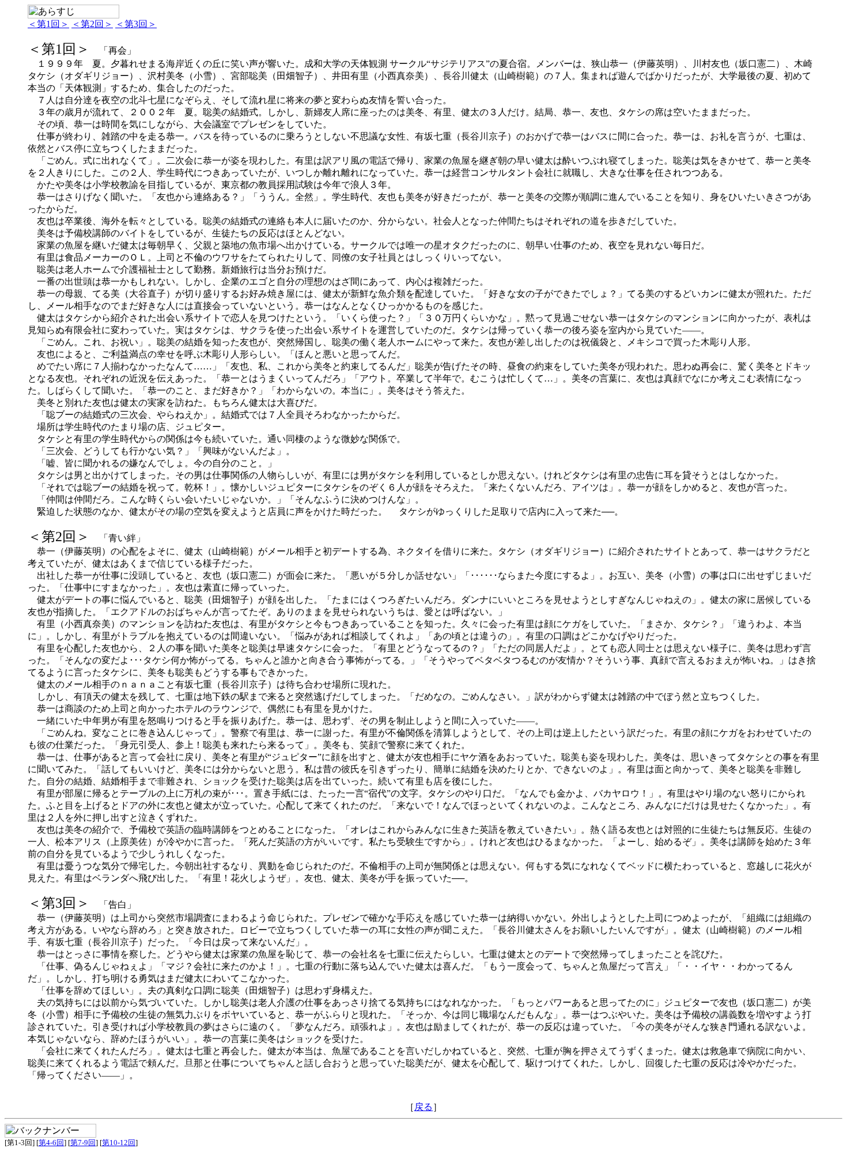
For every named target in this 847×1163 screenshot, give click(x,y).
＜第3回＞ (136, 24)
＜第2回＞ (92, 24)
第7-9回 (83, 1142)
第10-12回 (118, 1142)
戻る (423, 1107)
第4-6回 (51, 1142)
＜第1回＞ (48, 24)
